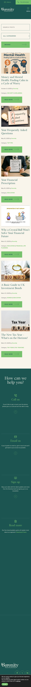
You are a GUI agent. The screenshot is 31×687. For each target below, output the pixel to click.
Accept (4, 684)
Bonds (9, 298)
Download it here (21, 532)
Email (8, 2)
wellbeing (18, 93)
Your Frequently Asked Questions (14, 131)
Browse (7, 45)
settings (18, 681)
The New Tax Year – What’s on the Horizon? (14, 336)
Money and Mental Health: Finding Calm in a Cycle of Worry (14, 80)
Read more (9, 100)
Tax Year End (19, 347)
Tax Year (10, 347)
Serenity (15, 88)
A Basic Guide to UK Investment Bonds (13, 286)
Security (10, 93)
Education (11, 193)
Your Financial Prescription (9, 181)
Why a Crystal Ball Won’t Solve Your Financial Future (15, 233)
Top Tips (10, 143)
